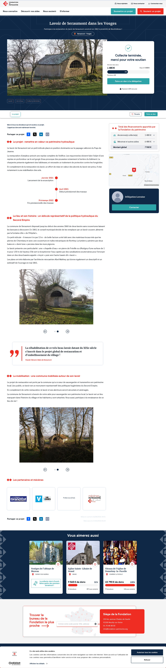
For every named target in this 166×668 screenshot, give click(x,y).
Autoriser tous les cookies (147, 652)
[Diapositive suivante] (67, 331)
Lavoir (10, 101)
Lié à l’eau (19, 101)
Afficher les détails (37, 664)
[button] (55, 331)
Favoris (137, 114)
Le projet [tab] (15, 114)
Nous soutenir (49, 11)
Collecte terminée (33, 101)
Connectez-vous (156, 4)
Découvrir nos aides (30, 11)
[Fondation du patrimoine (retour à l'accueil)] (10, 3)
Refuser (147, 660)
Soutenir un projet (152, 11)
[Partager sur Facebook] (28, 134)
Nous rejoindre (122, 4)
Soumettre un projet (123, 11)
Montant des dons (113, 65)
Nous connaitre (10, 11)
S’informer (64, 11)
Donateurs (111, 75)
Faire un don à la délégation (128, 81)
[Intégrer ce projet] (47, 134)
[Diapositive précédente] (45, 331)
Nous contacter (139, 4)
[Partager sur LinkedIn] (41, 134)
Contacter (134, 207)
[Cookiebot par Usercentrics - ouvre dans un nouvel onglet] (15, 663)
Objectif (144, 68)
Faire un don (151, 114)
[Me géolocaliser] (95, 624)
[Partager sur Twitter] (35, 134)
